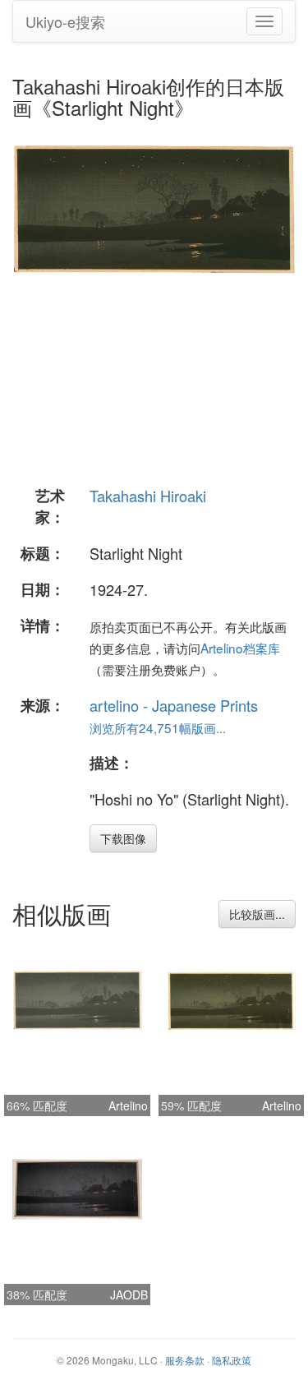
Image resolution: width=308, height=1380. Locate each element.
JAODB (129, 1294)
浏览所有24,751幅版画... (158, 727)
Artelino (128, 1105)
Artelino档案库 (240, 648)
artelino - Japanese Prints (174, 705)
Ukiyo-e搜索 (65, 21)
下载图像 (123, 838)
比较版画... (257, 914)
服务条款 (185, 1360)
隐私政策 (231, 1360)
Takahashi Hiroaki (148, 495)
